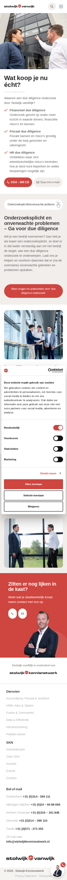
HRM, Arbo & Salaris (19, 705)
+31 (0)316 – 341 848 (45, 812)
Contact (11, 778)
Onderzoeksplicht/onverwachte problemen (32, 204)
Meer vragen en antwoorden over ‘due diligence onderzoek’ (33, 290)
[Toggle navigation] (61, 6)
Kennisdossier (15, 749)
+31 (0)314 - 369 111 (36, 796)
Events (10, 771)
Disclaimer (45, 876)
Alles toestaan (33, 484)
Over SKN (13, 756)
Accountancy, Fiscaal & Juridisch (27, 698)
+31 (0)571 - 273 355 (29, 829)
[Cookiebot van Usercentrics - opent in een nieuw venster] (48, 370)
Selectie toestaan (33, 495)
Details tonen (48, 473)
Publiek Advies (15, 734)
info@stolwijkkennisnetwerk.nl (28, 841)
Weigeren (33, 506)
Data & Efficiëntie (17, 720)
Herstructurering (16, 727)
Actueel (11, 763)
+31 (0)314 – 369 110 (33, 820)
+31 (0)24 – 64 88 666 (45, 804)
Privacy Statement (25, 876)
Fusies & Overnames (20, 712)
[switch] (58, 438)
